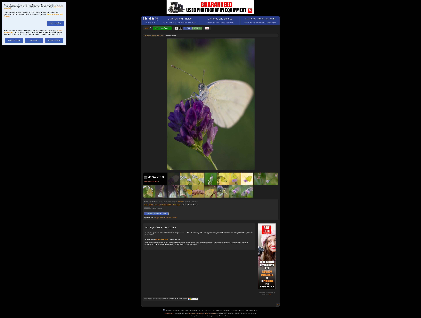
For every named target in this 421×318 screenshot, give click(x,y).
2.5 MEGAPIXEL (212, 166)
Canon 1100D (148, 205)
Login (147, 28)
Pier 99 (180, 201)
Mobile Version (169, 313)
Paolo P (174, 217)
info (270, 294)
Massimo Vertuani (165, 217)
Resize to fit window (212, 42)
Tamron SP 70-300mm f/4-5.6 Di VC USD (166, 205)
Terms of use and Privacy (195, 313)
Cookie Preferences (210, 313)
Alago (157, 217)
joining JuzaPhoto (161, 239)
